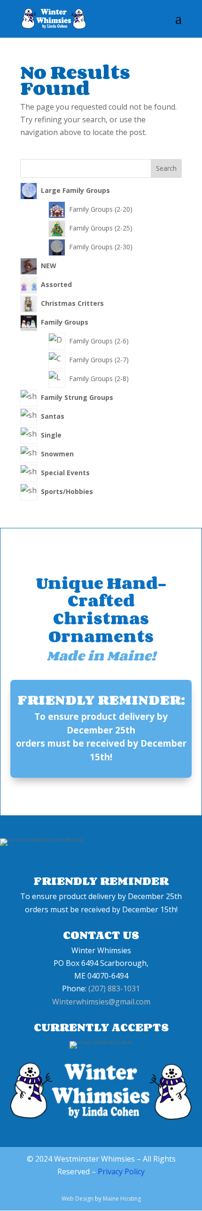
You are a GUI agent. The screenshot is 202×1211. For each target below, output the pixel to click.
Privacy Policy (121, 1171)
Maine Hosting (122, 1199)
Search (166, 168)
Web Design (77, 1199)
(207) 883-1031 (114, 988)
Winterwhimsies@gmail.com (101, 1001)
